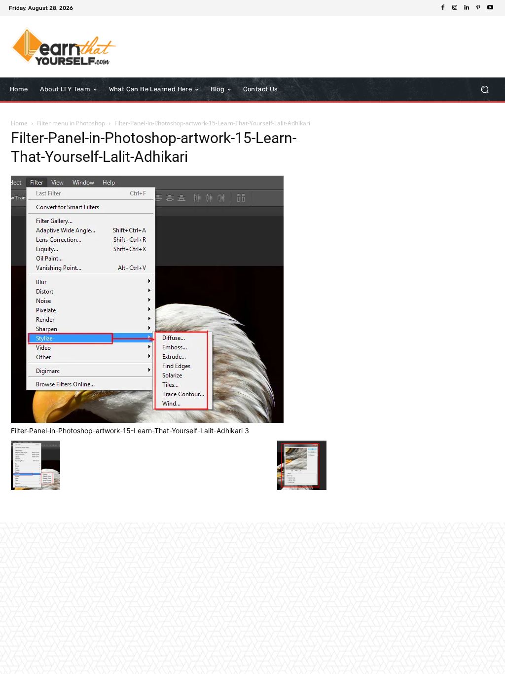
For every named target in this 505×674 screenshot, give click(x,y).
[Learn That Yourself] (64, 47)
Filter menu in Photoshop (71, 123)
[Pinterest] (478, 8)
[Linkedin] (466, 8)
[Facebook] (443, 8)
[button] (484, 89)
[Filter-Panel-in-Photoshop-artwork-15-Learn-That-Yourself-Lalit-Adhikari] (147, 420)
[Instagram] (455, 8)
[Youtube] (490, 8)
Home (19, 123)
